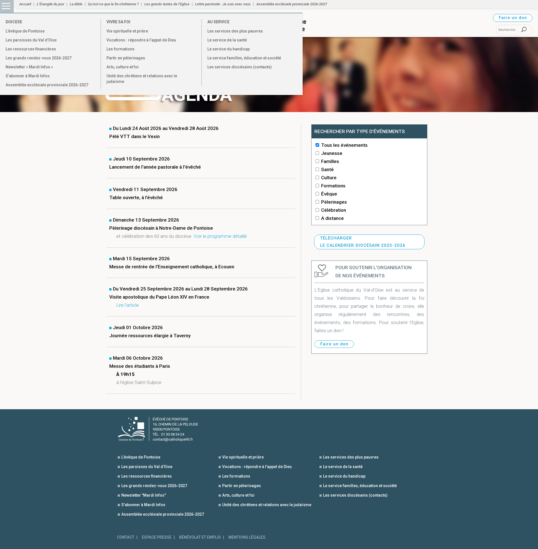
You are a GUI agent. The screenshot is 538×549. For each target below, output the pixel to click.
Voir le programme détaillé (220, 236)
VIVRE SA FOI (118, 22)
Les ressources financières (31, 49)
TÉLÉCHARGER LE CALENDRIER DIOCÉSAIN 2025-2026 (362, 242)
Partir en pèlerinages (125, 58)
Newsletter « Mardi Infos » (29, 67)
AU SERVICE (218, 22)
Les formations (120, 49)
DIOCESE (14, 22)
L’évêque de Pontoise (25, 31)
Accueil (25, 4)
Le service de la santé (227, 40)
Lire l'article (127, 305)
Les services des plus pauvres (235, 31)
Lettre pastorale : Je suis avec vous (223, 4)
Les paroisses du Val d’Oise (31, 40)
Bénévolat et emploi (200, 537)
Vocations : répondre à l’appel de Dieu (141, 40)
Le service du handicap (228, 49)
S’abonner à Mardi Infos (28, 76)
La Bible (76, 4)
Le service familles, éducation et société (244, 58)
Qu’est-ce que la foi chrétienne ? (113, 4)
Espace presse (156, 537)
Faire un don (513, 17)
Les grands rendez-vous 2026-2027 (38, 58)
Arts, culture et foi (122, 67)
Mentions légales (246, 537)
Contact (125, 537)
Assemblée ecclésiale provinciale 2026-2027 (47, 85)
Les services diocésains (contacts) (239, 67)
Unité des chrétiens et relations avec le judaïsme (141, 79)
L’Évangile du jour (50, 4)
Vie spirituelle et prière (127, 31)
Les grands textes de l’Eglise (166, 4)
